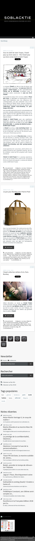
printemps (24, 175)
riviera (12, 172)
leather (7, 260)
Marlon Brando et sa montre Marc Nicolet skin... (18, 428)
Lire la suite (9, 247)
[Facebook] (4, 339)
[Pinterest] (17, 339)
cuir (4, 260)
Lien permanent (9, 168)
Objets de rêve (10, 254)
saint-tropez (20, 171)
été (28, 175)
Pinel (22, 238)
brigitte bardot (26, 176)
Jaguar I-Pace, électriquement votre (17, 474)
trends (3, 401)
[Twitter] (10, 339)
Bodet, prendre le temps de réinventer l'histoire (18, 466)
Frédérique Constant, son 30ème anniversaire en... (18, 492)
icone (4, 178)
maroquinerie (6, 257)
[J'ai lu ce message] (33, 537)
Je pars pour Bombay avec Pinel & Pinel (16, 192)
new (28, 178)
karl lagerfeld (13, 171)
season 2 (10, 174)
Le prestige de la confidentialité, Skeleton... (16, 437)
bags (17, 327)
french (8, 172)
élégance (25, 398)
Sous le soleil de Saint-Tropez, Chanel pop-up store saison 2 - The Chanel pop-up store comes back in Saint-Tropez (16, 55)
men (20, 258)
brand (19, 178)
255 (20, 327)
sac (20, 255)
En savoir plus (11, 539)
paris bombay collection (19, 174)
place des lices (12, 176)
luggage (16, 258)
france (25, 171)
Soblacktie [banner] (17, 18)
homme (24, 258)
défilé (21, 324)
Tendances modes (25, 169)
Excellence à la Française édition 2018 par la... (18, 502)
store (27, 172)
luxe (8, 178)
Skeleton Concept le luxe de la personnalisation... (15, 447)
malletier (28, 255)
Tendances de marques (14, 169)
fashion (10, 175)
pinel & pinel (15, 255)
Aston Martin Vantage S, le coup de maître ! (17, 418)
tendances (17, 395)
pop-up (23, 172)
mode (19, 175)
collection (14, 175)
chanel (8, 171)
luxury (10, 178)
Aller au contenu (5, 1)
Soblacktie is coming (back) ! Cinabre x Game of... (18, 483)
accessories (12, 327)
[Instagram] (24, 339)
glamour (9, 395)
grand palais (6, 325)
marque (15, 178)
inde (30, 325)
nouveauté (24, 178)
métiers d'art (16, 325)
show (29, 324)
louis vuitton (24, 257)
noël (11, 324)
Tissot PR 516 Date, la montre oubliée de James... (18, 456)
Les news (23, 168)
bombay (5, 175)
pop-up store (17, 172)
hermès (7, 258)
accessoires (6, 327)
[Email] (4, 344)
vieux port (19, 176)
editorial (17, 398)
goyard (11, 258)
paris (27, 174)
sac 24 (27, 258)
